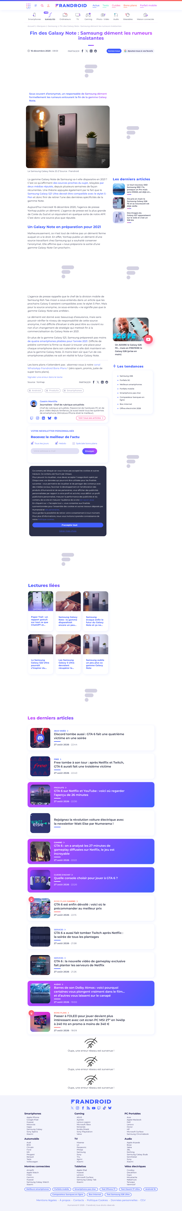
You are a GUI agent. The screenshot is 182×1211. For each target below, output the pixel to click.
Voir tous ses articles (89, 418)
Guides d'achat (62, 875)
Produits (54, 390)
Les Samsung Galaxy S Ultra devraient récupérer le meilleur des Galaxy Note (66, 664)
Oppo (29, 1127)
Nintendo (81, 1127)
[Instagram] (77, 1108)
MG (28, 1152)
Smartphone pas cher (130, 393)
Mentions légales (46, 1200)
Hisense (80, 1142)
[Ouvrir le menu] (28, 5)
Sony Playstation (84, 1131)
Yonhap (41, 382)
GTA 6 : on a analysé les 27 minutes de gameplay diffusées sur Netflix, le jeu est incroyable (84, 849)
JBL (128, 1150)
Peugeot (31, 1154)
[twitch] (31, 418)
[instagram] (37, 418)
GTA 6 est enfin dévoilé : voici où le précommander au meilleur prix (80, 906)
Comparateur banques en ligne (67, 1194)
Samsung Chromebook (138, 1134)
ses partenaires (52, 510)
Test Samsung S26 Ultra (118, 1194)
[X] (72, 1108)
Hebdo (62, 443)
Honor (130, 1127)
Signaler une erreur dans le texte (45, 377)
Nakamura (131, 1179)
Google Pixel (32, 1120)
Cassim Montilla (48, 401)
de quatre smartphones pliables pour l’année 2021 (58, 341)
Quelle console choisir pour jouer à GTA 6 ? (86, 878)
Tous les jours (41, 443)
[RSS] (88, 1108)
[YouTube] (94, 1108)
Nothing (131, 1152)
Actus (96, 5)
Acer (129, 1117)
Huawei (30, 1122)
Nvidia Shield (83, 1129)
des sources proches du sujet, (70, 182)
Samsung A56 (126, 376)
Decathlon (132, 1172)
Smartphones (74, 390)
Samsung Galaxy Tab (86, 1179)
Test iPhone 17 (108, 1189)
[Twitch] (99, 1108)
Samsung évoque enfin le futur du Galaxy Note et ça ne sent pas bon (95, 621)
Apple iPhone (33, 1117)
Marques (41, 26)
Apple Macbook (134, 1120)
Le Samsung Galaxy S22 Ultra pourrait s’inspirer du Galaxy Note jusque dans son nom (40, 664)
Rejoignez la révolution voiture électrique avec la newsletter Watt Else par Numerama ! (89, 821)
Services (59, 929)
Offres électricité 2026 (130, 408)
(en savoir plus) (87, 500)
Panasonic (81, 1147)
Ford (29, 1150)
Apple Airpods (133, 1142)
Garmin (30, 1177)
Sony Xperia (32, 1131)
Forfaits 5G (125, 380)
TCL (78, 1157)
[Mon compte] (48, 5)
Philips (80, 1150)
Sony (79, 1154)
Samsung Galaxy (34, 1129)
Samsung (52, 26)
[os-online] (55, 418)
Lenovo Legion (83, 1122)
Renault (30, 1157)
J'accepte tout (69, 525)
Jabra (129, 1147)
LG (78, 1145)
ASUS (79, 1117)
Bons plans (130, 5)
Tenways (131, 1182)
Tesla (29, 1159)
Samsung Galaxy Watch (38, 1182)
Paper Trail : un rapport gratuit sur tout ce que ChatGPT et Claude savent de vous (39, 621)
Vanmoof (131, 1184)
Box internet (126, 404)
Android (36, 390)
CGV (143, 1200)
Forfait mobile (148, 5)
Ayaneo (80, 1120)
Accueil (31, 26)
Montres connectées (37, 1166)
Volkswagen (32, 1161)
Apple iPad (82, 1170)
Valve (79, 1134)
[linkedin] (43, 418)
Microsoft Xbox (84, 1124)
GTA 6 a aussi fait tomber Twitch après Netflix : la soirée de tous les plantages (88, 935)
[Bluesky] (110, 1108)
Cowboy (130, 1170)
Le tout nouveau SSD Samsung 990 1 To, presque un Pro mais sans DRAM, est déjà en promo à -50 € (138, 190)
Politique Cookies (97, 1200)
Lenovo (130, 1124)
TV (76, 1138)
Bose (129, 1145)
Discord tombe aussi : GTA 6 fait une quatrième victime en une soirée (89, 736)
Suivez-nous (114, 51)
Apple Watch (33, 1172)
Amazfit (30, 1170)
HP (128, 1129)
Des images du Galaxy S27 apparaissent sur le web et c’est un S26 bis (139, 216)
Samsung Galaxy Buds (137, 1154)
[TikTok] (104, 1108)
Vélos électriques (135, 1166)
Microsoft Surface (135, 1131)
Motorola (31, 1124)
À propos (65, 1200)
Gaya (129, 1175)
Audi (29, 1142)
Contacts (78, 1200)
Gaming (79, 1113)
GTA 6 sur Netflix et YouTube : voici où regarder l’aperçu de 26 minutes (89, 793)
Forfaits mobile (127, 389)
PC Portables (133, 1113)
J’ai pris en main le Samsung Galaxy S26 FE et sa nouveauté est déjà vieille (138, 202)
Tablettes (80, 1166)
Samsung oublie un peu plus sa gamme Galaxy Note (95, 664)
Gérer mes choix (67, 531)
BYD (29, 1145)
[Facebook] (83, 1108)
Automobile (31, 1138)
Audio (128, 1138)
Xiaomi (30, 1134)
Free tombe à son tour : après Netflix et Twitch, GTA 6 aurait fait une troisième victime (89, 764)
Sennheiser (132, 1157)
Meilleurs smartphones (131, 384)
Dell (129, 1122)
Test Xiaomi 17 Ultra (130, 1189)
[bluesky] (49, 418)
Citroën (30, 1147)
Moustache (132, 1177)
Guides (116, 5)
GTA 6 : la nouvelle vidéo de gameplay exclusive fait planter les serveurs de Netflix (89, 963)
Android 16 (150, 1189)
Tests (106, 5)
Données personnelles (124, 1200)
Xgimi (79, 1159)
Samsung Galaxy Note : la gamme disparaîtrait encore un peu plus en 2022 (68, 621)
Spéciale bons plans (86, 443)
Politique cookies (46, 519)
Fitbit (29, 1175)
